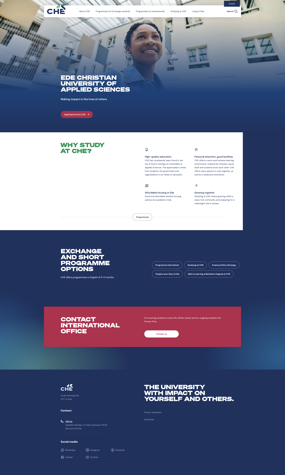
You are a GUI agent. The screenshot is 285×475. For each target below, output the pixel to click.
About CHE (84, 11)
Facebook (120, 450)
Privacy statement (153, 412)
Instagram (95, 450)
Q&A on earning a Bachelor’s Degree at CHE (209, 274)
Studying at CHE (178, 11)
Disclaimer (149, 419)
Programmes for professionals (150, 11)
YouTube (94, 457)
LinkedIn (69, 457)
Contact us (161, 334)
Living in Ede (198, 11)
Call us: (68, 421)
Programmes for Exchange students (113, 11)
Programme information (167, 265)
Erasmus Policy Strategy (224, 265)
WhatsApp (70, 450)
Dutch (232, 3)
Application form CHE (75, 114)
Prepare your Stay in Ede (167, 274)
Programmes (142, 217)
